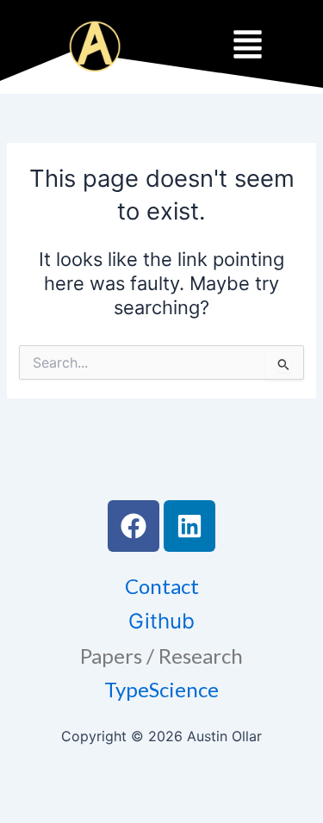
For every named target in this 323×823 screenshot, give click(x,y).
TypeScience (161, 689)
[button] (248, 46)
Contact (162, 585)
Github (161, 621)
